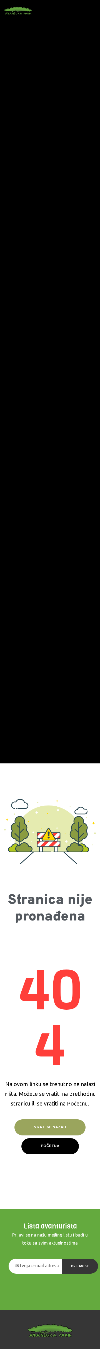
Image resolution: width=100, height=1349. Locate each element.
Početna (50, 1146)
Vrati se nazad (50, 1127)
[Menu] (93, 11)
